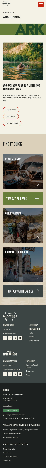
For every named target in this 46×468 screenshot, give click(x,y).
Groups (28, 375)
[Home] (6, 4)
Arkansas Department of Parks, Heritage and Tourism (20, 430)
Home (5, 13)
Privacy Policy (7, 406)
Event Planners (34, 341)
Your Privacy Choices (11, 410)
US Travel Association (10, 457)
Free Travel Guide (34, 329)
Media (31, 333)
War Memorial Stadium (10, 437)
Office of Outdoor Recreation (12, 434)
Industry (31, 337)
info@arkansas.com (9, 333)
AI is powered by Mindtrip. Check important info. (18, 418)
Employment (30, 371)
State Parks (11, 116)
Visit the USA (7, 461)
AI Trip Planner (12, 123)
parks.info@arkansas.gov (11, 369)
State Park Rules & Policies (32, 366)
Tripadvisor (6, 453)
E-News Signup (33, 325)
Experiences (11, 110)
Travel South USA (9, 449)
